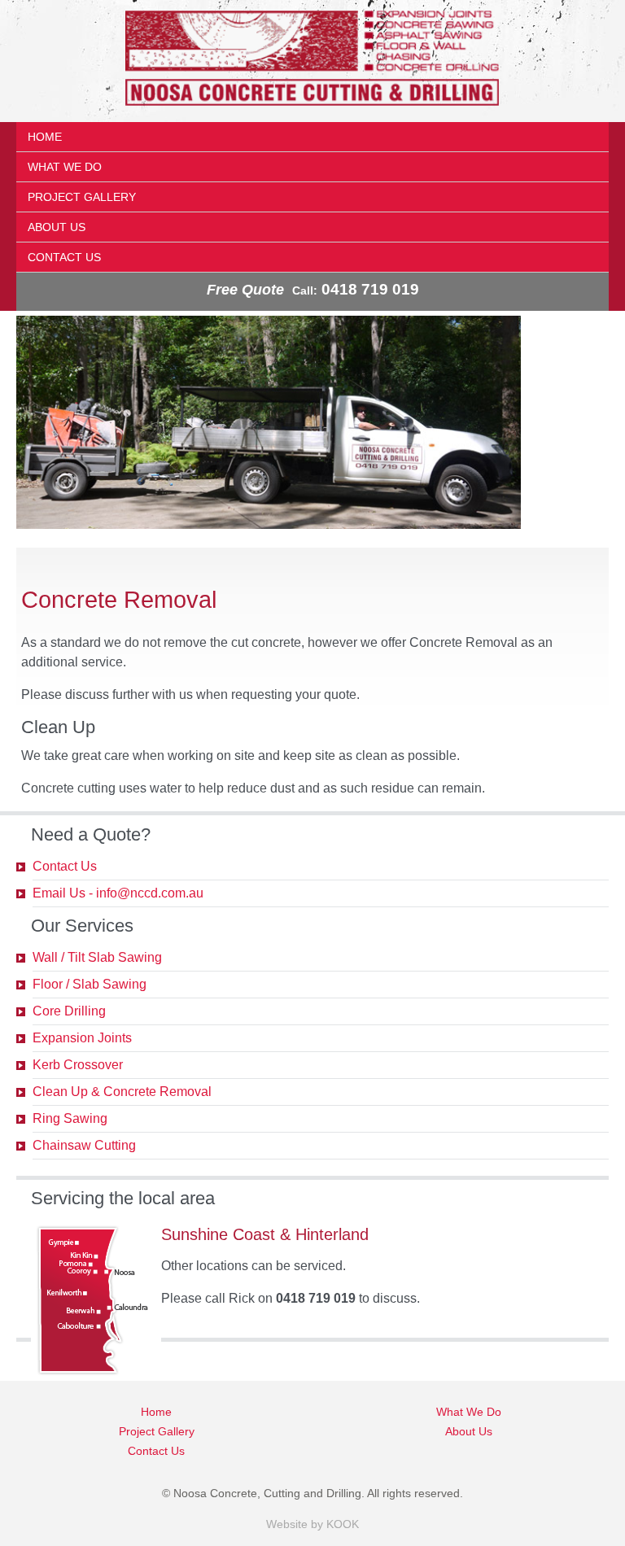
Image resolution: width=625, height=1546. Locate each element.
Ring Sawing (70, 1118)
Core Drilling (69, 1011)
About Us (56, 227)
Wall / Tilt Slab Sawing (97, 957)
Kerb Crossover (78, 1065)
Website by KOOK (312, 1524)
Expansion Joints (82, 1038)
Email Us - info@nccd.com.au (118, 893)
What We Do (65, 166)
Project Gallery (82, 196)
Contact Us (64, 257)
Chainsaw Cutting (84, 1145)
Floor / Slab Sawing (89, 984)
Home (45, 136)
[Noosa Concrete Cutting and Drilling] (312, 112)
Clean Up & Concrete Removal (122, 1091)
